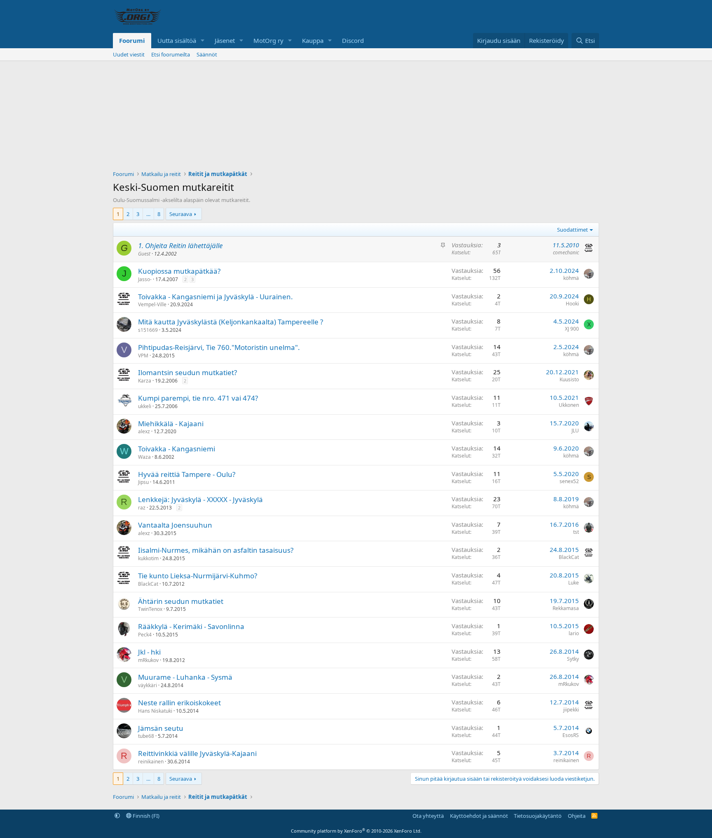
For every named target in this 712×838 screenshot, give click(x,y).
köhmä (571, 278)
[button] (202, 40)
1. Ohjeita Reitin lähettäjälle (180, 245)
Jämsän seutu (160, 728)
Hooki (572, 303)
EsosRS (570, 735)
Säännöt (207, 54)
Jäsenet (225, 40)
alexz (144, 431)
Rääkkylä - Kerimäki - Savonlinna (191, 626)
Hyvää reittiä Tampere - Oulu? (186, 474)
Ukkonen (569, 404)
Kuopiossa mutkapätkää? (179, 271)
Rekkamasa (566, 608)
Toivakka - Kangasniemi (176, 448)
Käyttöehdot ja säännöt (479, 815)
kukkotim (148, 558)
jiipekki (571, 709)
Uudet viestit (129, 54)
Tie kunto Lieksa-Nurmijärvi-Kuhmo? (197, 575)
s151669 (148, 329)
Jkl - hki (149, 652)
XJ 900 (572, 328)
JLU (575, 430)
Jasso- (145, 279)
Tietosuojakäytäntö (538, 815)
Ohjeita (577, 815)
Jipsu (143, 482)
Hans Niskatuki (155, 710)
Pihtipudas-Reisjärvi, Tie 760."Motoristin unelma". (219, 347)
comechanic (566, 252)
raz (141, 507)
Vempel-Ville (152, 304)
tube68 (146, 735)
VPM (143, 355)
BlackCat (569, 557)
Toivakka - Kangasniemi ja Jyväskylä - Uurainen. (215, 296)
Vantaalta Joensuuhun (175, 525)
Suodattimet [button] (572, 229)
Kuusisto (569, 379)
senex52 (569, 481)
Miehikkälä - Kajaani (171, 423)
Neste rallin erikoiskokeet (179, 702)
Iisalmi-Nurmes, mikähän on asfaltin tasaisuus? (215, 550)
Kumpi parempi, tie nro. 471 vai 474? (198, 398)
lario (574, 633)
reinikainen (151, 761)
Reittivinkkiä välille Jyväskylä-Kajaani (197, 753)
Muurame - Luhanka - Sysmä (185, 677)
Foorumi (132, 40)
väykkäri (147, 685)
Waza (144, 456)
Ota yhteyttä (428, 815)
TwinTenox (150, 609)
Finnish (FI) (145, 815)
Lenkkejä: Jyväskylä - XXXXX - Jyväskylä (200, 499)
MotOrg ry (268, 40)
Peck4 (145, 634)
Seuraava (180, 214)
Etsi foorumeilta (170, 54)
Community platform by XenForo (356, 831)
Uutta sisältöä (176, 40)
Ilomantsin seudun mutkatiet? (187, 372)
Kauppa (312, 40)
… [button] (148, 214)
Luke (573, 582)
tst (576, 531)
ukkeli (144, 406)
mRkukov (148, 660)
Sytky (573, 658)
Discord (353, 40)
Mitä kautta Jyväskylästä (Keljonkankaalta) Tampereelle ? (230, 321)
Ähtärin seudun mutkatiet (180, 601)
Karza (144, 380)
